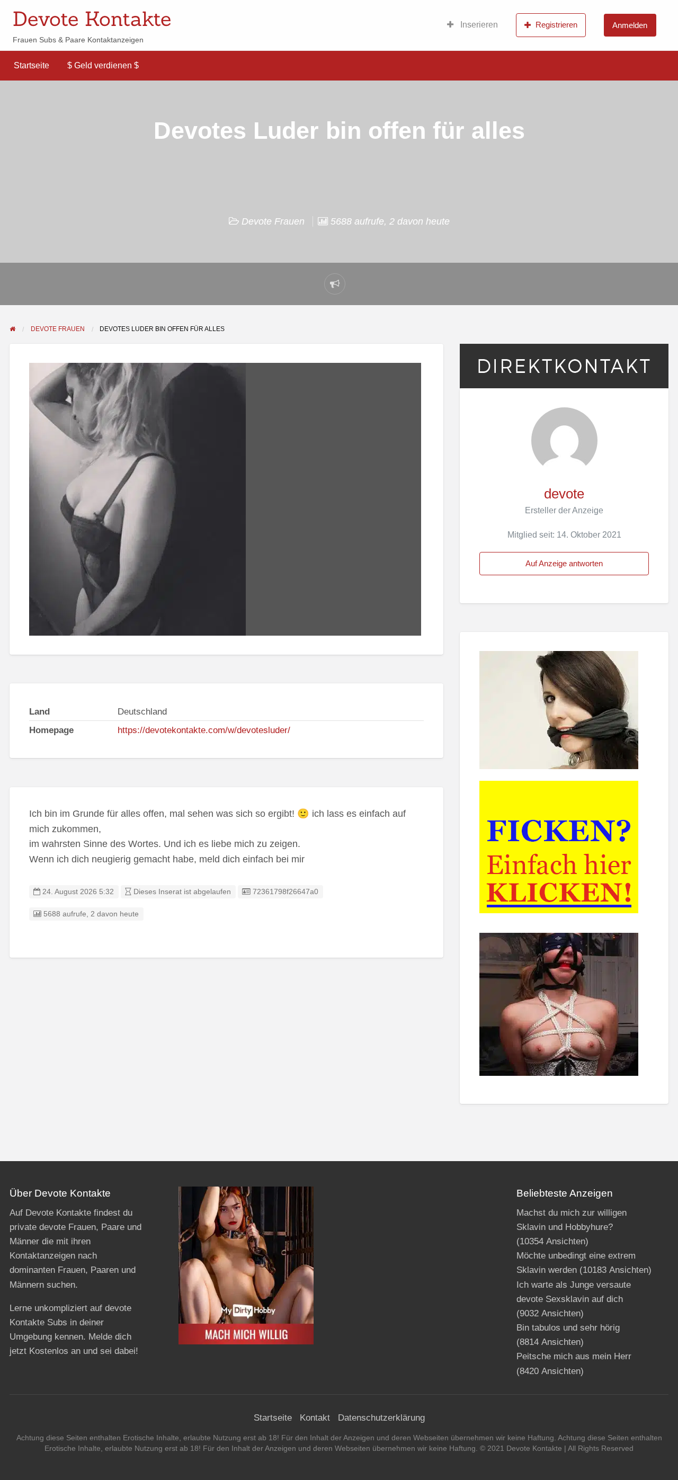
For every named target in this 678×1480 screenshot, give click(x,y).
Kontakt (315, 1418)
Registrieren (556, 24)
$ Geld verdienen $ (103, 65)
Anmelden (629, 25)
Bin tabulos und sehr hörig (568, 1328)
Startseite (31, 65)
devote (564, 493)
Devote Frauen (273, 221)
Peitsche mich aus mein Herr (573, 1356)
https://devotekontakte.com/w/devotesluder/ (204, 730)
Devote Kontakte (92, 18)
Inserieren (478, 24)
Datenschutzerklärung (381, 1418)
